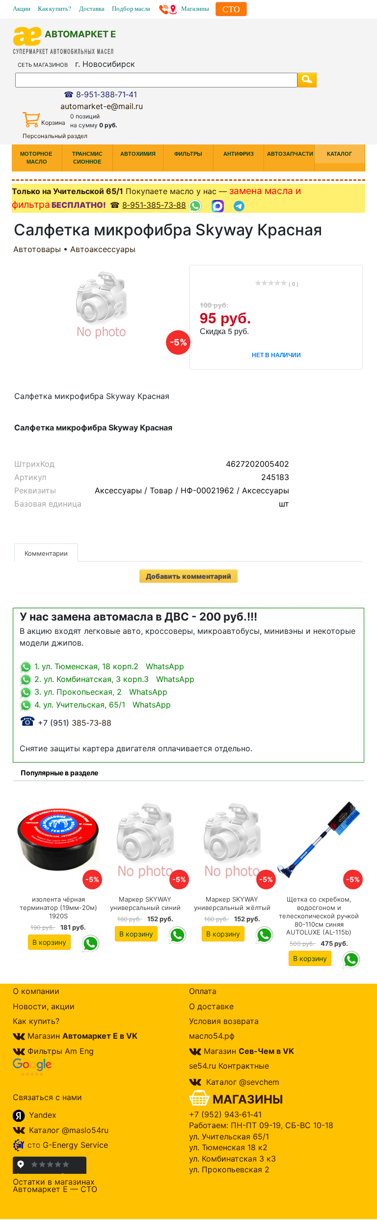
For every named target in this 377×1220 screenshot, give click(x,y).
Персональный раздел (55, 136)
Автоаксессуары (102, 249)
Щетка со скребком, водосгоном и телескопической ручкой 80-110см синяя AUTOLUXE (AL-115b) (319, 915)
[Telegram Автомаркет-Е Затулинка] (240, 205)
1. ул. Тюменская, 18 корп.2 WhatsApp (108, 666)
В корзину (49, 942)
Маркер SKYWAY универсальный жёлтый (232, 903)
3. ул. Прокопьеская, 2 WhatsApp (99, 692)
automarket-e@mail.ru (101, 106)
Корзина (53, 122)
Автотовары (37, 249)
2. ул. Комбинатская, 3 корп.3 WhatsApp (113, 679)
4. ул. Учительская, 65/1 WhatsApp (101, 704)
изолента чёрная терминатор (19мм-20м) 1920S (58, 907)
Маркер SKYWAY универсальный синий (145, 903)
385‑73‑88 (65, 723)
